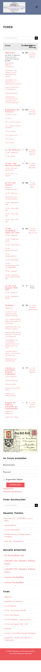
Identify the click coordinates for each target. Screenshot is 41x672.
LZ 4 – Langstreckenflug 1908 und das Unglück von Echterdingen (13, 321)
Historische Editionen (11, 380)
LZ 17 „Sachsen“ (10, 142)
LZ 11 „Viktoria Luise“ (11, 135)
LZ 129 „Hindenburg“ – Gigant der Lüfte (12, 231)
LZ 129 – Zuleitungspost (12, 244)
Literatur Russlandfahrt (12, 530)
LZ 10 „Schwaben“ (10, 131)
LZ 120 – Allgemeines (11, 152)
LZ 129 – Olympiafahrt (12, 260)
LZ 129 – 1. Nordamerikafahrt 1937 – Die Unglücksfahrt (12, 265)
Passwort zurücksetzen (12, 492)
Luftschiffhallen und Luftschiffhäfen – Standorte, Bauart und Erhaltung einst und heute (12, 344)
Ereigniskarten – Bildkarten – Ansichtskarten (10, 64)
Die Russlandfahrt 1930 (14, 556)
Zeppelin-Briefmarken (11, 93)
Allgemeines (10, 53)
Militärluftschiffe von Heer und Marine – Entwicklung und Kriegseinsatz (13, 334)
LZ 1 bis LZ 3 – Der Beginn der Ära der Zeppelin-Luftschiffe (11, 313)
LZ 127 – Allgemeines (11, 193)
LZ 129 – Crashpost (11, 271)
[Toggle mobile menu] (37, 7)
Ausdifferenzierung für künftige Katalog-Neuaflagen (17, 536)
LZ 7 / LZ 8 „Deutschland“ (13, 122)
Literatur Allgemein (11, 376)
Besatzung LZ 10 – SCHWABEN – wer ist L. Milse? (18, 520)
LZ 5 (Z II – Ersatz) (11, 114)
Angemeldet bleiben (14, 480)
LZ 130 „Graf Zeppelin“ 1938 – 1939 (12, 288)
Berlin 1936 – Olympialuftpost (14, 541)
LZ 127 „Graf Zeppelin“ (10, 184)
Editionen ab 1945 (10, 384)
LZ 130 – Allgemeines (11, 292)
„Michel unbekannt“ (10, 525)
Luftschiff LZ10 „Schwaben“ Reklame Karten (19, 562)
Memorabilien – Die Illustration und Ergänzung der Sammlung (13, 81)
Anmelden (15, 485)
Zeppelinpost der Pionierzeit (12, 111)
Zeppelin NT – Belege (12, 417)
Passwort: (7, 472)
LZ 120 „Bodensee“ (13, 150)
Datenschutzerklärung (16, 654)
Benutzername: (9, 465)
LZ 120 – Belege (10, 156)
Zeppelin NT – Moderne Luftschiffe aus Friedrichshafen (11, 406)
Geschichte (9, 305)
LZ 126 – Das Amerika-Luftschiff (12, 165)
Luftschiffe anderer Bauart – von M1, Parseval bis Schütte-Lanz (12, 353)
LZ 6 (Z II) (8, 118)
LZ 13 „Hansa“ (9, 139)
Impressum (28, 654)
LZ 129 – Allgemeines (11, 235)
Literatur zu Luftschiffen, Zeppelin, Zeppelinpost (10, 371)
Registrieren (8, 489)
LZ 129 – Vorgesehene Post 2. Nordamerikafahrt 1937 (12, 276)
